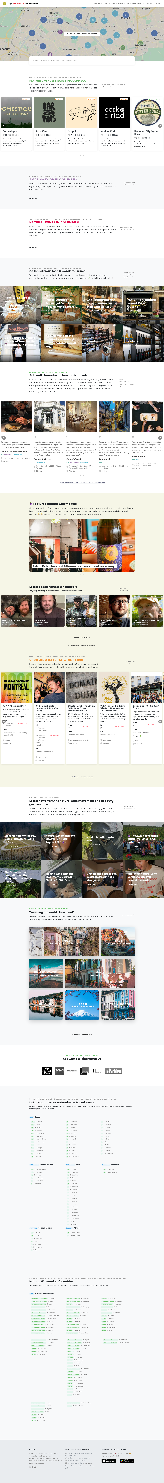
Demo (148, 131)
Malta (107, 1145)
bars (67, 87)
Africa (72, 1228)
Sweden (73, 1127)
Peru (36, 1241)
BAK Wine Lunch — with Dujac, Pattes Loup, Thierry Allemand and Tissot (48, 708)
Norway (73, 1133)
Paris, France (133, 310)
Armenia (74, 1201)
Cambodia (75, 1218)
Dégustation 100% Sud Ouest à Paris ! (113, 707)
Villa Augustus (140, 459)
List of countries (127, 915)
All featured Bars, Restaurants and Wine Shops (129, 275)
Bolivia (37, 1250)
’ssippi (18, 131)
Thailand (75, 1187)
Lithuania (74, 1153)
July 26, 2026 (132, 884)
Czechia (74, 1122)
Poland (38, 1156)
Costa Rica (39, 1181)
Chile (37, 1235)
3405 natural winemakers (55, 514)
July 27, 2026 (91, 884)
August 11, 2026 (133, 846)
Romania (108, 1133)
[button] (80, 155)
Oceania (110, 1165)
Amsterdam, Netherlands (14, 312)
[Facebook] (35, 1467)
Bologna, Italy (51, 350)
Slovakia (73, 1151)
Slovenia (74, 1125)
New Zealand (112, 1172)
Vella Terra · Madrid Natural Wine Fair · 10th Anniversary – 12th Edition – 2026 (81, 708)
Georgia (75, 1172)
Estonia (107, 1130)
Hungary (74, 1130)
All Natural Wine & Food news (129, 808)
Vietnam (74, 1210)
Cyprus (107, 1127)
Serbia (73, 1148)
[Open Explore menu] (101, 4)
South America (41, 1228)
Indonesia (74, 1207)
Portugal (39, 1148)
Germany (39, 1136)
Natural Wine (109, 1453)
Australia (111, 1169)
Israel (73, 1195)
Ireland (73, 1142)
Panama (38, 1184)
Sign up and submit (134, 4)
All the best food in (129, 184)
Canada (39, 1172)
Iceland (107, 1122)
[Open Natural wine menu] (116, 4)
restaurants (87, 87)
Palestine (74, 1224)
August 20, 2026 (10, 846)
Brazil (38, 1232)
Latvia (107, 1136)
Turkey (73, 1204)
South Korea (76, 1175)
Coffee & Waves (9, 459)
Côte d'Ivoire (75, 1235)
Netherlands (40, 1142)
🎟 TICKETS (22, 735)
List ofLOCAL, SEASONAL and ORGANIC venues (126, 382)
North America (41, 1165)
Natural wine (109, 4)
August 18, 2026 (51, 846)
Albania (107, 1139)
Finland (73, 1139)
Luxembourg (75, 1156)
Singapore (74, 1189)
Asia (73, 1165)
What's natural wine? (82, 637)
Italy (38, 1125)
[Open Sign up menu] (143, 4)
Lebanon (74, 1198)
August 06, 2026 (11, 885)
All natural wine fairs (130, 663)
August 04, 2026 (52, 884)
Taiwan (74, 1184)
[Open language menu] (153, 4)
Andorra (108, 1148)
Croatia (73, 1136)
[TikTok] (32, 1467)
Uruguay (38, 1244)
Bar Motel (71, 459)
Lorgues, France (52, 310)
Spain (39, 1127)
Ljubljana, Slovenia (135, 345)
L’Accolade (119, 131)
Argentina (39, 1238)
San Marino (109, 1153)
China (74, 1181)
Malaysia (74, 1192)
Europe (35, 1117)
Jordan (73, 1221)
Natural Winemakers (42, 1294)
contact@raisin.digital (75, 1463)
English (149, 4)
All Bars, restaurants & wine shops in (113, 86)
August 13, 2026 (92, 844)
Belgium (39, 1130)
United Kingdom (42, 1139)
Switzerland (40, 1133)
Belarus (107, 1142)
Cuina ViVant (41, 459)
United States (41, 1169)
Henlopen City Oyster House (92, 133)
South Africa (76, 1232)
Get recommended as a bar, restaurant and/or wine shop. (83, 482)
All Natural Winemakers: (123, 589)
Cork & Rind (53, 131)
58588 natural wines (93, 229)
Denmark (39, 1151)
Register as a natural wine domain (83, 645)
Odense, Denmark (12, 348)
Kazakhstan (75, 1215)
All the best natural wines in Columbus (125, 228)
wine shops (75, 87)
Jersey (107, 1151)
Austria (38, 1145)
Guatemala (39, 1178)
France (39, 1122)
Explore (97, 4)
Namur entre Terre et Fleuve (145, 706)
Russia (74, 1178)
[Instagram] (30, 1467)
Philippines (74, 1213)
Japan (75, 1169)
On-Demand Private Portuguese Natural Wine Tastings (14, 708)
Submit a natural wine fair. (83, 777)
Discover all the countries (82, 1034)
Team (67, 1466)
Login (158, 4)
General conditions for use (80, 1466)
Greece (38, 1153)
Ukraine (73, 1145)
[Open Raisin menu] (124, 4)
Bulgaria (108, 1125)
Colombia (38, 1247)
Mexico (38, 1175)
